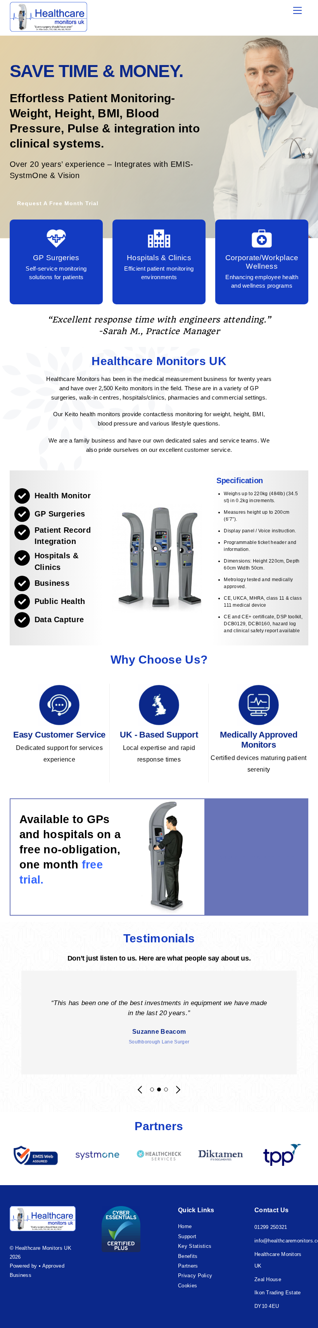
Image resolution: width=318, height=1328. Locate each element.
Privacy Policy (195, 1275)
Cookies (187, 1286)
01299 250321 (270, 1227)
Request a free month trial (58, 203)
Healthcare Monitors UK (43, 1248)
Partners (188, 1266)
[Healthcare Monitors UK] (48, 28)
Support (187, 1236)
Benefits (187, 1256)
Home (185, 1226)
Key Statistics (194, 1246)
